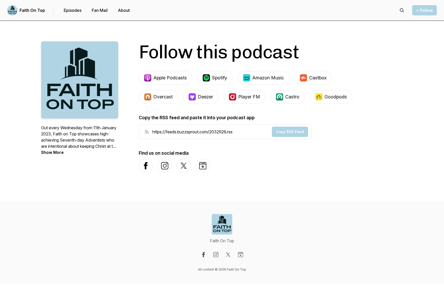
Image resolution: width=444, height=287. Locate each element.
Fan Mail (100, 10)
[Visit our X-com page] (228, 254)
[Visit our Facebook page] (203, 254)
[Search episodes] (402, 10)
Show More (52, 152)
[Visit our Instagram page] (215, 254)
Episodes (72, 10)
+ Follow (424, 10)
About (124, 10)
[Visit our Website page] (240, 254)
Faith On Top (32, 10)
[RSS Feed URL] (146, 131)
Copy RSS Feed (290, 131)
